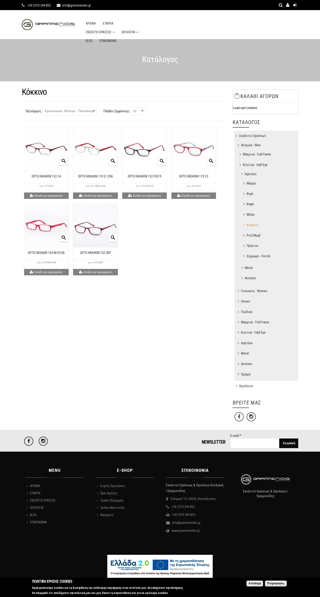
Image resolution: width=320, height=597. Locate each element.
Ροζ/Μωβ (253, 235)
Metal (249, 268)
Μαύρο (251, 183)
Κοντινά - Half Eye (255, 165)
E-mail (235, 436)
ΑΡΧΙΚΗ (91, 23)
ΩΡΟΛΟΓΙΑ (129, 32)
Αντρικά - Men (251, 145)
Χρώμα (245, 374)
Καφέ (250, 204)
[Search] (280, 5)
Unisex (245, 301)
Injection (251, 174)
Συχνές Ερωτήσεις (113, 486)
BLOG (89, 41)
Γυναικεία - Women (254, 291)
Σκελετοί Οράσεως (252, 136)
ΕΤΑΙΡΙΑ (108, 23)
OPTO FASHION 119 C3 (193, 176)
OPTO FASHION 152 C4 (46, 176)
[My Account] (287, 5)
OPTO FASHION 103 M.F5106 (46, 253)
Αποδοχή (255, 583)
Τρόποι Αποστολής (112, 508)
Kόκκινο (252, 225)
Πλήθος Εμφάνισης (117, 111)
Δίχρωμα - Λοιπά (258, 256)
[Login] (294, 5)
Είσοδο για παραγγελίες (49, 195)
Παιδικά (246, 312)
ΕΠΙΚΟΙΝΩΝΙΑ (108, 41)
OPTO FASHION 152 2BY (95, 253)
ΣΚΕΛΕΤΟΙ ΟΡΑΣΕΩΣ (99, 32)
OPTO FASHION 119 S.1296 (95, 176)
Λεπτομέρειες (64, 161)
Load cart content (245, 108)
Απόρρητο (107, 515)
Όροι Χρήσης (108, 493)
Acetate (250, 278)
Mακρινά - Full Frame (257, 154)
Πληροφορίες (276, 583)
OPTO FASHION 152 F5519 (144, 176)
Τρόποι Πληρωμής (112, 500)
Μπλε (251, 214)
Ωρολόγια (246, 386)
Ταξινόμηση (33, 111)
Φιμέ (250, 194)
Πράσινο (252, 246)
